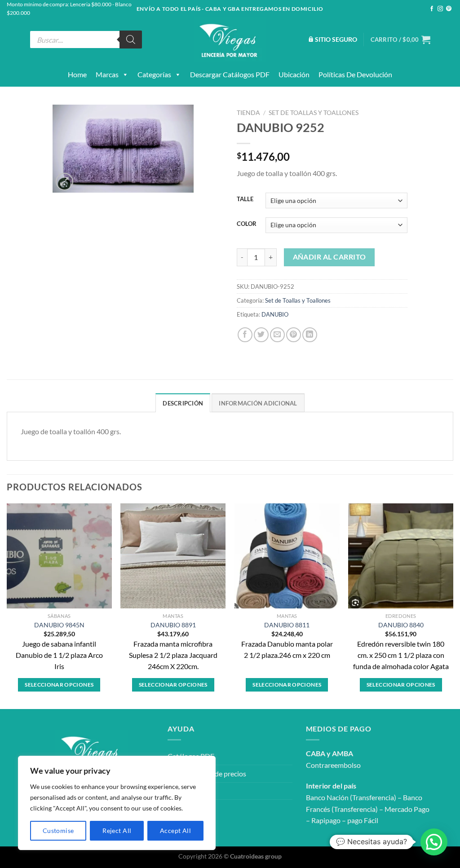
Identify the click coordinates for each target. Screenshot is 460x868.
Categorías (154, 74)
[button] (433, 841)
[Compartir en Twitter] (261, 334)
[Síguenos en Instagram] (440, 9)
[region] (117, 803)
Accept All (175, 830)
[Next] (453, 605)
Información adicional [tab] (258, 403)
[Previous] (7, 605)
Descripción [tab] (183, 403)
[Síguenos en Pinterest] (448, 9)
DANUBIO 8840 (401, 625)
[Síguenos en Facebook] (431, 9)
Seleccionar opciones (59, 684)
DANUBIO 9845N (59, 625)
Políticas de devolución (355, 74)
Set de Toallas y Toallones (313, 112)
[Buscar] (130, 39)
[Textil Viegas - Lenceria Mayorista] (230, 39)
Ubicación (294, 74)
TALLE (245, 199)
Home (77, 74)
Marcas (107, 74)
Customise (58, 830)
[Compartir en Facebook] (245, 334)
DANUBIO (274, 314)
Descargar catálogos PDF (230, 74)
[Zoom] (64, 181)
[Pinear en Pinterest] (293, 334)
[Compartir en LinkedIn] (309, 334)
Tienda (248, 112)
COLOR (247, 224)
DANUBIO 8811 (287, 625)
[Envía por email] (277, 334)
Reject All (116, 830)
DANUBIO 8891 (173, 625)
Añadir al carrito (329, 257)
